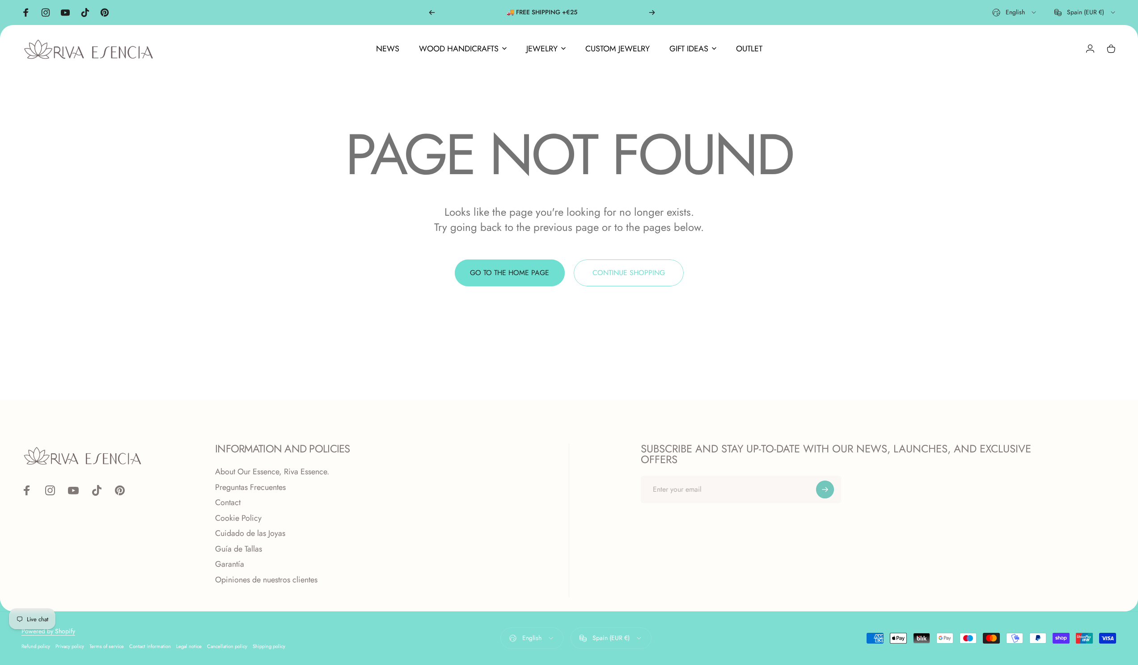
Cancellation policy (227, 646)
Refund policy (35, 646)
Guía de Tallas (238, 549)
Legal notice (189, 646)
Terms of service (106, 646)
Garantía (229, 564)
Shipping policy (269, 646)
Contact (228, 503)
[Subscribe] (825, 489)
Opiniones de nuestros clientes (266, 580)
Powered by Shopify (48, 631)
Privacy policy (69, 646)
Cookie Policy (238, 518)
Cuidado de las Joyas (250, 533)
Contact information (150, 646)
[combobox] (1014, 12)
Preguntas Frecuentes (250, 487)
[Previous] (432, 12)
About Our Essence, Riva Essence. (272, 472)
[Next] (652, 12)
